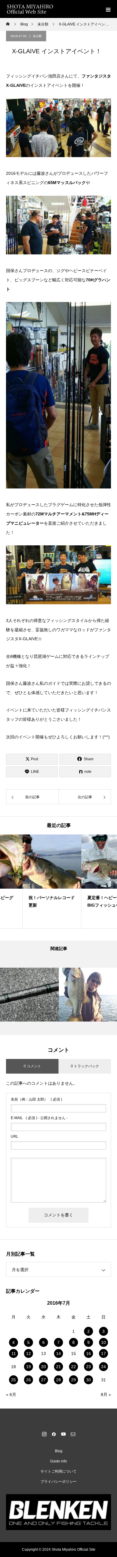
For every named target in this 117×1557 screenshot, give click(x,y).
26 (28, 1379)
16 (88, 1353)
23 (88, 1366)
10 (103, 1342)
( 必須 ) (36, 1099)
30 (88, 1379)
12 (28, 1353)
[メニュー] (108, 9)
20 (43, 1366)
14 (58, 1353)
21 (58, 1366)
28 (58, 1379)
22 (73, 1366)
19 (28, 1366)
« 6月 (11, 1394)
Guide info (58, 1461)
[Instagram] (44, 1434)
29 (73, 1379)
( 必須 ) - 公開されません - (39, 1118)
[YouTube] (63, 1434)
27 (43, 1379)
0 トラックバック (85, 1066)
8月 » (106, 1394)
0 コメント (32, 1066)
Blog (58, 1451)
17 (103, 1353)
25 (13, 1379)
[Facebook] (54, 1434)
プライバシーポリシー (58, 1481)
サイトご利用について (58, 1471)
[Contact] (73, 1434)
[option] (29, 881)
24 (103, 1366)
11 (13, 1353)
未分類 (37, 36)
